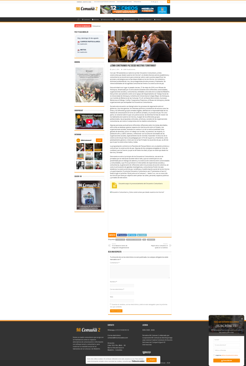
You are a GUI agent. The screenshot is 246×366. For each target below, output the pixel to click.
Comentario (114, 263)
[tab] (85, 100)
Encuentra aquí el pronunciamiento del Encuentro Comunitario (141, 183)
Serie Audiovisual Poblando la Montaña (104, 1)
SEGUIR (99, 140)
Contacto (158, 19)
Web (111, 297)
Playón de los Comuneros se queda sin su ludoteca (159, 246)
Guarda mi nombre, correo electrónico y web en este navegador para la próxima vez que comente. (138, 306)
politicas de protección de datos (229, 355)
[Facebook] (151, 2)
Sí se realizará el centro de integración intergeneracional (120, 246)
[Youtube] (155, 2)
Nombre (113, 282)
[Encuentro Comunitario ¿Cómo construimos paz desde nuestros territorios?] (140, 211)
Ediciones (96, 19)
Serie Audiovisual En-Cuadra (124, 1)
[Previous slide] (78, 85)
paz (144, 239)
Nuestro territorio (130, 19)
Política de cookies (138, 361)
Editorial (119, 19)
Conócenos (87, 19)
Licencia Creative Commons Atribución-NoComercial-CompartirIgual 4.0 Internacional (157, 342)
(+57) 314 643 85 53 (122, 330)
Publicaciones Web (108, 19)
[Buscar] (168, 1)
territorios (151, 239)
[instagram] (157, 2)
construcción (120, 239)
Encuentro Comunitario (134, 239)
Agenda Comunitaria (145, 19)
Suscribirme (227, 360)
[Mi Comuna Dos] (87, 8)
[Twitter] (153, 2)
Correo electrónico (117, 289)
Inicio (78, 19)
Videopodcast (137, 1)
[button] (80, 147)
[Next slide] (100, 85)
